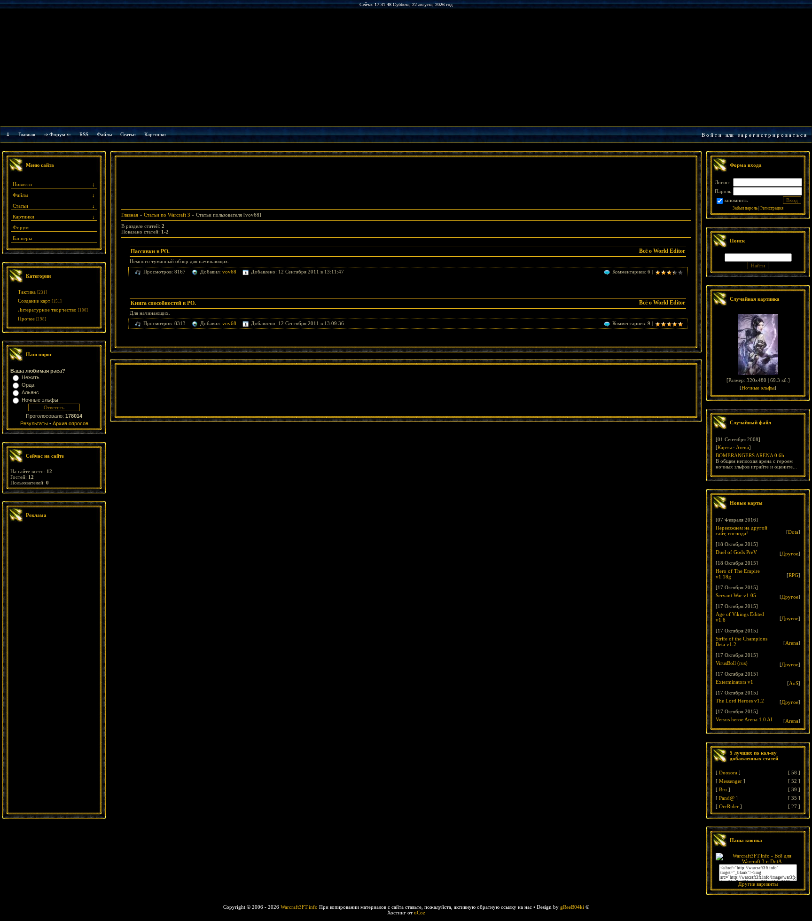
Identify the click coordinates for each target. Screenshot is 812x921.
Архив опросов (70, 423)
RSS (83, 134)
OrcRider (729, 806)
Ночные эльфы (40, 400)
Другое (789, 553)
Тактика (27, 292)
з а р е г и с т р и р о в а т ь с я (772, 135)
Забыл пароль (745, 208)
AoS (793, 683)
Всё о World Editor (662, 251)
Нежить (30, 377)
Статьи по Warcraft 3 (167, 215)
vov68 (229, 271)
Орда (28, 385)
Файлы (104, 134)
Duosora (728, 772)
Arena (742, 447)
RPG (793, 575)
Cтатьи (128, 134)
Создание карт (34, 301)
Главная (26, 134)
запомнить (736, 200)
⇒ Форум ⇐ (57, 134)
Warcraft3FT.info (299, 907)
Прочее (26, 318)
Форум (21, 227)
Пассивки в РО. (150, 251)
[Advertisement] (54, 669)
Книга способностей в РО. (163, 303)
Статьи (20, 206)
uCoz (419, 912)
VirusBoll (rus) (732, 663)
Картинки (155, 134)
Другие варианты (758, 884)
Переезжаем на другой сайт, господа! (741, 530)
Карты (725, 447)
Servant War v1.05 (736, 595)
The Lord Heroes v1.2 (740, 700)
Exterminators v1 (734, 682)
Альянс (30, 392)
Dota (793, 532)
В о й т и (711, 135)
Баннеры (22, 238)
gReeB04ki (572, 907)
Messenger (730, 781)
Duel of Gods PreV (736, 552)
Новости (22, 184)
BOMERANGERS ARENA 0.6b (750, 455)
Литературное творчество (47, 309)
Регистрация (771, 208)
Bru (723, 789)
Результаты (34, 423)
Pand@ (726, 798)
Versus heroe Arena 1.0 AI (744, 719)
